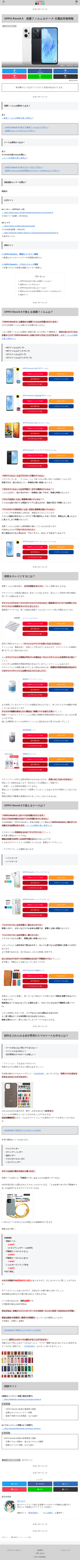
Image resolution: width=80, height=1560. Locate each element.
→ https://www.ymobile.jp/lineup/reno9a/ (18, 226)
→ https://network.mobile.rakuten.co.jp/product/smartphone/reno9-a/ (30, 233)
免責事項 (40, 1550)
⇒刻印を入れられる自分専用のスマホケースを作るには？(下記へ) (31, 171)
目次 (37, 276)
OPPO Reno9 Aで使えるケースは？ (33, 288)
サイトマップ (65, 1550)
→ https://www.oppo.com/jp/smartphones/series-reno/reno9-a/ (27, 213)
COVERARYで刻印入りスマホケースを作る (22, 1130)
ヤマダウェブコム (59, 379)
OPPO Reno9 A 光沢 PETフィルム (35, 368)
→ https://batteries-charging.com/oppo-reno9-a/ (21, 1399)
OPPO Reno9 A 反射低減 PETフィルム (37, 396)
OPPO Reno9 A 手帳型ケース (34, 970)
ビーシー (21, 1501)
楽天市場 (33, 379)
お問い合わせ (40, 1553)
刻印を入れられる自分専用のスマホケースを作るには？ (41, 291)
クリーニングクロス (30, 618)
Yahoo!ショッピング (33, 374)
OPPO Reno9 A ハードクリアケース (36, 899)
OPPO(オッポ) (28, 1460)
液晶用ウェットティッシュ (33, 679)
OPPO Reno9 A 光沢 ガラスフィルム (36, 423)
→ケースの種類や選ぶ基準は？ (15, 158)
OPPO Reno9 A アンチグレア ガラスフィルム (40, 450)
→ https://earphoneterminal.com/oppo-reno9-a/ (21, 1429)
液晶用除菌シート (29, 730)
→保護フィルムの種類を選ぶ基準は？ (18, 118)
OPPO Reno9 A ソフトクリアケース (36, 872)
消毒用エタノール (29, 754)
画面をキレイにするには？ (30, 284)
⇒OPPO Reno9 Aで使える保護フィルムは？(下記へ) (26, 127)
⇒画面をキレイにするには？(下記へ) (19, 131)
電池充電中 (33, 1513)
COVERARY (39, 1074)
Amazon (59, 374)
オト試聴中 (48, 1513)
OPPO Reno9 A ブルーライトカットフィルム (39, 541)
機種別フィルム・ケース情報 (12, 1460)
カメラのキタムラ (33, 384)
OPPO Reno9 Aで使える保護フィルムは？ (36, 281)
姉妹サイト (24, 295)
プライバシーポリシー (14, 1550)
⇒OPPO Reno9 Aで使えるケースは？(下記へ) (23, 167)
